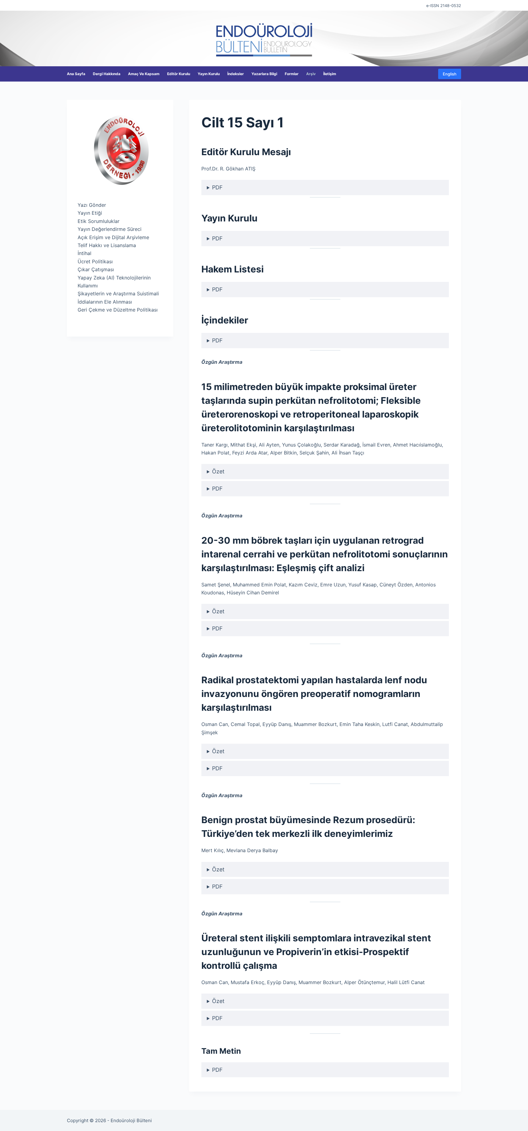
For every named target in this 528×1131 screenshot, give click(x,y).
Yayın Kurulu (209, 73)
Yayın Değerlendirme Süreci (109, 229)
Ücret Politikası (95, 261)
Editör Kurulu (178, 73)
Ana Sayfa (76, 73)
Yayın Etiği (90, 213)
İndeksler (235, 73)
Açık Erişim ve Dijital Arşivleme (113, 237)
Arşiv (311, 73)
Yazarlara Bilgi (264, 73)
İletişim (329, 73)
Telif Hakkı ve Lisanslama (107, 245)
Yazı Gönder (92, 205)
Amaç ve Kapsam (144, 73)
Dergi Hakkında (106, 73)
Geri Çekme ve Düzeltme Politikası (118, 310)
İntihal (84, 253)
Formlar (292, 73)
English (450, 73)
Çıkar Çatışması (96, 269)
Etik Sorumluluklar (98, 221)
